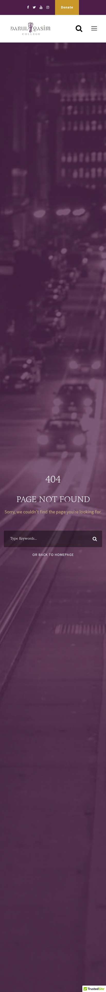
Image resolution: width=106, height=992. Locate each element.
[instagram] (47, 7)
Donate (67, 7)
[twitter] (34, 7)
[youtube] (41, 7)
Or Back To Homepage (53, 554)
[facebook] (28, 7)
